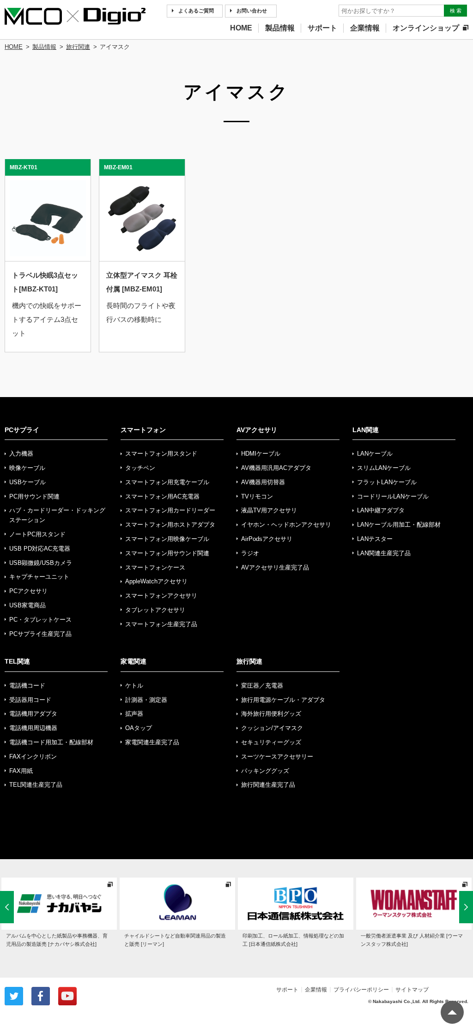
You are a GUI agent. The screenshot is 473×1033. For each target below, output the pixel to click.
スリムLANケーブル (384, 467)
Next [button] (466, 903)
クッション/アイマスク (272, 727)
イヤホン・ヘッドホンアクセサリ (286, 524)
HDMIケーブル (260, 453)
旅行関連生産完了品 (268, 784)
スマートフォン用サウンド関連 (167, 553)
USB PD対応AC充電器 (39, 548)
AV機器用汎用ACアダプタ (276, 467)
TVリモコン (257, 496)
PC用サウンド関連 (34, 496)
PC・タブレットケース (40, 619)
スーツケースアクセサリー (277, 756)
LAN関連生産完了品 (384, 553)
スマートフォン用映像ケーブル (167, 538)
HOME (241, 28)
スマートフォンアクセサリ (161, 595)
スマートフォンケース (155, 567)
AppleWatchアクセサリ (156, 581)
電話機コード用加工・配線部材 (51, 742)
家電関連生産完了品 (152, 742)
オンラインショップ (426, 28)
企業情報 (365, 28)
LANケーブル (375, 453)
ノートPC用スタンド (37, 534)
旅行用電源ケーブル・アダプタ (283, 699)
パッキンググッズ (265, 770)
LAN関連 (365, 429)
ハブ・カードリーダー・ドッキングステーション (57, 515)
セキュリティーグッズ (271, 742)
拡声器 (134, 713)
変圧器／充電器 (262, 685)
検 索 (455, 10)
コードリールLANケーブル (393, 496)
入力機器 (21, 453)
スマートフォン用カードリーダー (170, 510)
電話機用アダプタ (33, 713)
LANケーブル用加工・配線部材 (399, 524)
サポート (322, 28)
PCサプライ (22, 429)
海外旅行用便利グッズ (271, 713)
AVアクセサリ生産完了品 (275, 567)
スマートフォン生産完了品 (161, 624)
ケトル (134, 685)
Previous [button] (7, 903)
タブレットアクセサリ (155, 609)
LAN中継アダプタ (381, 510)
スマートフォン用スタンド (161, 453)
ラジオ (250, 553)
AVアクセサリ (256, 429)
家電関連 (133, 661)
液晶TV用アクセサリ (269, 510)
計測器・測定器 (146, 699)
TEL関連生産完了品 (35, 784)
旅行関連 (78, 46)
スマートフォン (143, 429)
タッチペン (140, 467)
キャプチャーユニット (39, 576)
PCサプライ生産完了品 (40, 633)
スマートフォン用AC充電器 (162, 496)
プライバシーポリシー (361, 989)
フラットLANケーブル (387, 482)
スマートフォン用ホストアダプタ (170, 524)
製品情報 (280, 28)
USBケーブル (27, 482)
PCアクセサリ (28, 591)
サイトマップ (412, 989)
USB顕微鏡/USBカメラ (40, 562)
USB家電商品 (27, 605)
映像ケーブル (27, 467)
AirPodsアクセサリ (266, 538)
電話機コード (27, 685)
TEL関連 (17, 661)
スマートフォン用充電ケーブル (167, 482)
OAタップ (138, 727)
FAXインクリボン (33, 756)
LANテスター (375, 538)
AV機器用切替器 (263, 482)
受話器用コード (30, 699)
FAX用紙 (21, 770)
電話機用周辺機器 (33, 727)
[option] (59, 913)
